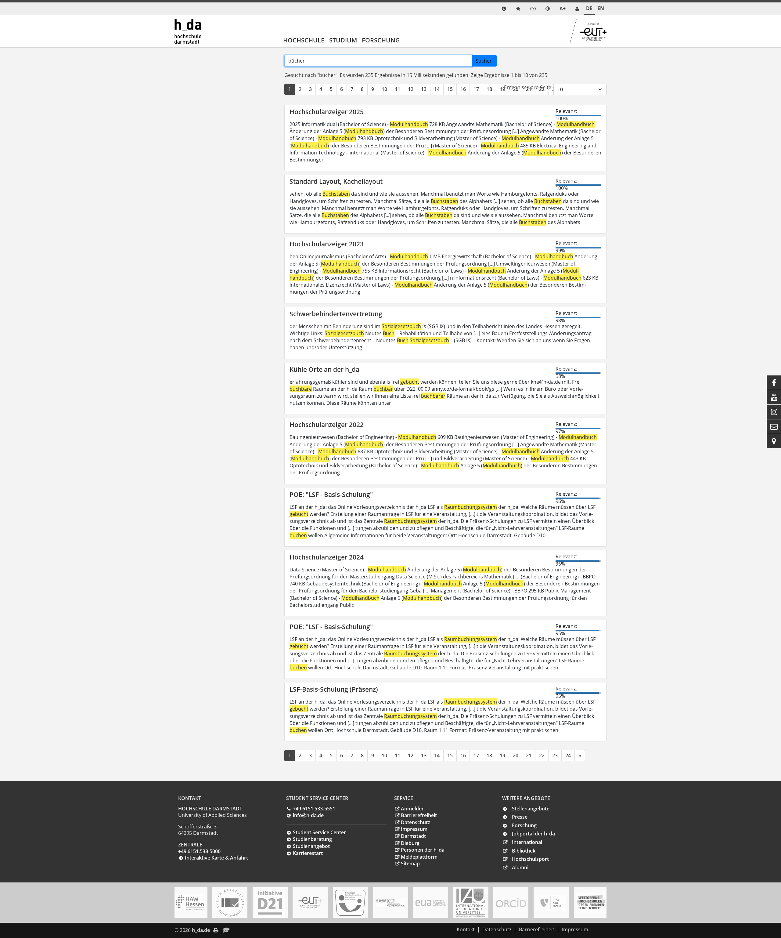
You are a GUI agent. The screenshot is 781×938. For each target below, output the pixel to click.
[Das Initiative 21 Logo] (270, 902)
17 (476, 89)
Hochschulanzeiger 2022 (327, 424)
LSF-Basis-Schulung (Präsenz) (334, 689)
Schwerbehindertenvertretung (336, 314)
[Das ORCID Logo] (511, 902)
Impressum (414, 829)
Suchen (484, 60)
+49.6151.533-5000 (199, 851)
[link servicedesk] (577, 9)
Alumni (520, 867)
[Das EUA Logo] (431, 902)
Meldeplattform (419, 856)
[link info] (504, 9)
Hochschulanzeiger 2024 (327, 557)
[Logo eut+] (310, 903)
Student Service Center (319, 832)
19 (502, 89)
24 (568, 755)
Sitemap (410, 863)
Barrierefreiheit (419, 815)
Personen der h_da (422, 849)
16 (463, 89)
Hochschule (303, 40)
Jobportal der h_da (533, 833)
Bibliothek (523, 850)
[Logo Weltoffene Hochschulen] (591, 903)
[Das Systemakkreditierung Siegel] (230, 902)
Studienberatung (312, 839)
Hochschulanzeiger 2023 (327, 244)
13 (423, 89)
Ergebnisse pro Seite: (528, 87)
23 (555, 755)
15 (450, 89)
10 (384, 89)
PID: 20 (243, 930)
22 (542, 755)
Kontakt (466, 929)
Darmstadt (413, 836)
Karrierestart (308, 853)
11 (397, 89)
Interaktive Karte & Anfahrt (216, 857)
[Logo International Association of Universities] (470, 902)
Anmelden (413, 808)
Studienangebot (311, 846)
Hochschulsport (530, 859)
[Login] (533, 9)
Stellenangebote (530, 808)
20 (515, 755)
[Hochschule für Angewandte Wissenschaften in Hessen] (190, 902)
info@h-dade (308, 815)
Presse (519, 816)
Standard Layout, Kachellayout (336, 181)
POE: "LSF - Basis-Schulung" (331, 494)
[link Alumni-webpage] (226, 930)
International (527, 842)
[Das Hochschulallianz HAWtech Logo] (390, 902)
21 (528, 755)
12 (410, 89)
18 (489, 89)
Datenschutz (415, 822)
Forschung (381, 40)
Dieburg (410, 843)
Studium (343, 40)
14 (437, 89)
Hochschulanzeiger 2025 (327, 111)
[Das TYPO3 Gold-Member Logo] (551, 903)
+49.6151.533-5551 (314, 808)
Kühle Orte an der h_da (324, 369)
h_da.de (201, 930)
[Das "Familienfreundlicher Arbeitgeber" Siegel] (350, 903)
